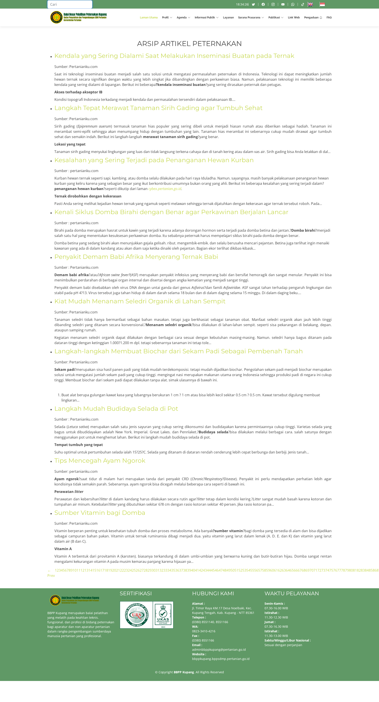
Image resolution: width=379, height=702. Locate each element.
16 (98, 570)
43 (205, 570)
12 (82, 570)
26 (138, 570)
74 (327, 570)
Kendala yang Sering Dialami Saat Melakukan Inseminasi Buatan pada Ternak (174, 55)
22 (122, 570)
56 (256, 570)
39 (189, 570)
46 (217, 570)
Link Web (294, 17)
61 (276, 570)
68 (304, 570)
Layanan (228, 17)
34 (169, 570)
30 (154, 570)
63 (284, 570)
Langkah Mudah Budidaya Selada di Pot (116, 408)
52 (240, 570)
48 (225, 570)
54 (248, 570)
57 (260, 570)
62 (280, 570)
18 (106, 570)
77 (339, 570)
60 (272, 570)
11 (78, 570)
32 (161, 570)
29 (150, 570)
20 (114, 570)
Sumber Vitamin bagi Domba (99, 512)
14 (90, 570)
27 (142, 570)
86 (375, 570)
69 (307, 570)
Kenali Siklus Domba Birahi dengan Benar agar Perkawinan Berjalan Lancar (171, 212)
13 (86, 570)
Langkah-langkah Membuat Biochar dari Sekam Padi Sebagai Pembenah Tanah (178, 351)
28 (146, 570)
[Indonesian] (326, 4)
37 (181, 570)
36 (177, 570)
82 (359, 570)
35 (173, 570)
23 (126, 570)
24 (130, 570)
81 (355, 570)
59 (268, 570)
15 (94, 570)
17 (102, 570)
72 (319, 570)
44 (209, 570)
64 (288, 570)
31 (157, 570)
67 (300, 570)
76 (335, 570)
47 (221, 570)
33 (165, 570)
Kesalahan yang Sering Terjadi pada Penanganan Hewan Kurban (154, 160)
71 (315, 570)
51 (236, 570)
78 (343, 570)
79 (347, 570)
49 (229, 570)
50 (232, 570)
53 (244, 570)
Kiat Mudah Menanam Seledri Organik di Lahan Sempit (139, 301)
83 (363, 570)
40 (193, 570)
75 (331, 570)
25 (134, 570)
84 (367, 570)
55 (252, 570)
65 (292, 570)
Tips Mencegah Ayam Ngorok (99, 460)
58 (264, 570)
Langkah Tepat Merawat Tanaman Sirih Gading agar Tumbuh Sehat (158, 108)
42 (201, 570)
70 (311, 570)
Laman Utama (149, 17)
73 (323, 570)
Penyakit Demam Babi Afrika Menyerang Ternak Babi (136, 256)
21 (118, 570)
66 (296, 570)
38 (185, 570)
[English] (313, 4)
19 (110, 570)
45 (213, 570)
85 (371, 570)
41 (197, 570)
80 (351, 570)
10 (75, 570)
